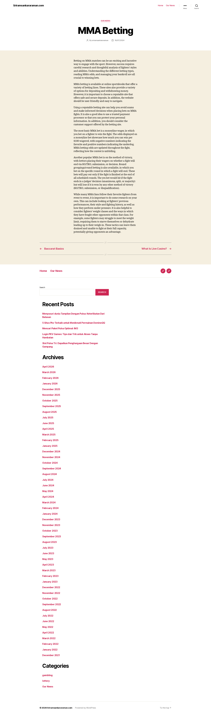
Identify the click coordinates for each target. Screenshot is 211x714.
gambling (47, 675)
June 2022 (48, 621)
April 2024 (48, 496)
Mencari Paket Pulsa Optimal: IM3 (60, 328)
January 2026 (50, 383)
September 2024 (51, 468)
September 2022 (51, 604)
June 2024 (48, 485)
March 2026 (48, 372)
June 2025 (48, 423)
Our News (170, 5)
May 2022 (47, 627)
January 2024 (50, 513)
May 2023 (47, 559)
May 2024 (47, 491)
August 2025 (49, 412)
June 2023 (48, 553)
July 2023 (47, 547)
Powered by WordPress (85, 708)
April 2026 (48, 366)
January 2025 (49, 446)
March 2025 (48, 434)
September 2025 (51, 406)
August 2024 (49, 474)
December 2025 (51, 389)
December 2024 (51, 451)
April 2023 (48, 564)
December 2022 (51, 587)
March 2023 (48, 570)
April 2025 (48, 428)
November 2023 (51, 525)
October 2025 (50, 400)
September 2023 (51, 536)
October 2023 (50, 530)
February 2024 (50, 508)
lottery (46, 680)
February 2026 (50, 378)
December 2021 (51, 655)
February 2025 (50, 440)
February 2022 (50, 644)
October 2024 (50, 462)
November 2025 (51, 395)
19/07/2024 (119, 40)
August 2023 (49, 542)
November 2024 (51, 457)
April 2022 (48, 632)
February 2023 (50, 576)
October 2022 (50, 598)
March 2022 (48, 638)
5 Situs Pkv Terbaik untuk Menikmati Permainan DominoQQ (73, 322)
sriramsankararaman (100, 40)
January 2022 (49, 649)
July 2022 (47, 615)
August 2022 (49, 610)
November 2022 (51, 593)
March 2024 (48, 502)
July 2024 (47, 479)
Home (160, 5)
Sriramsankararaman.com (28, 5)
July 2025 (47, 417)
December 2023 (51, 519)
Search (42, 287)
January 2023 (49, 581)
